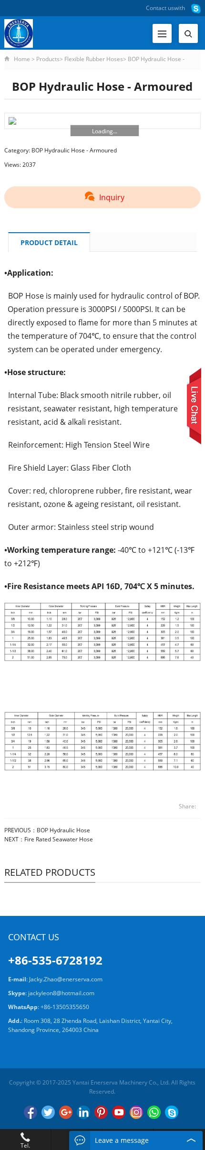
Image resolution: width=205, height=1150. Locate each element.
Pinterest (101, 1112)
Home (22, 59)
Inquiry (111, 197)
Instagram (136, 1112)
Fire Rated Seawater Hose (58, 839)
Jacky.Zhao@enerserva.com (65, 979)
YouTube (118, 1112)
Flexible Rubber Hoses (93, 59)
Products (48, 59)
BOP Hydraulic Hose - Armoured (74, 150)
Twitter (48, 1112)
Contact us (160, 8)
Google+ (65, 1112)
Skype (171, 1112)
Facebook (30, 1112)
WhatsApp (154, 1112)
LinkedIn (83, 1112)
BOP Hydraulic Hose (63, 830)
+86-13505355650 (65, 1007)
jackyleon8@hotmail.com (61, 993)
